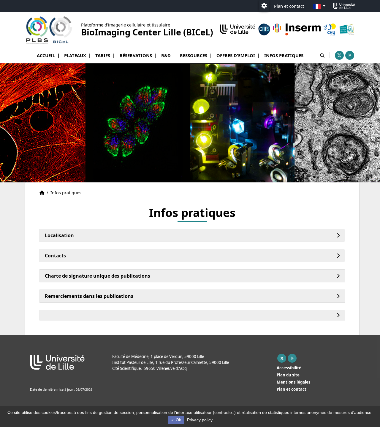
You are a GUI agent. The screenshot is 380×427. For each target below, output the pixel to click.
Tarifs (102, 55)
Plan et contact (289, 6)
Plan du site (288, 375)
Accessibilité (289, 367)
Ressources (193, 55)
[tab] (192, 235)
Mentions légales (294, 382)
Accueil (46, 55)
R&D (166, 55)
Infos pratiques (283, 55)
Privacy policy (200, 419)
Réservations (136, 55)
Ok (178, 419)
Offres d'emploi (235, 55)
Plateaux (75, 55)
